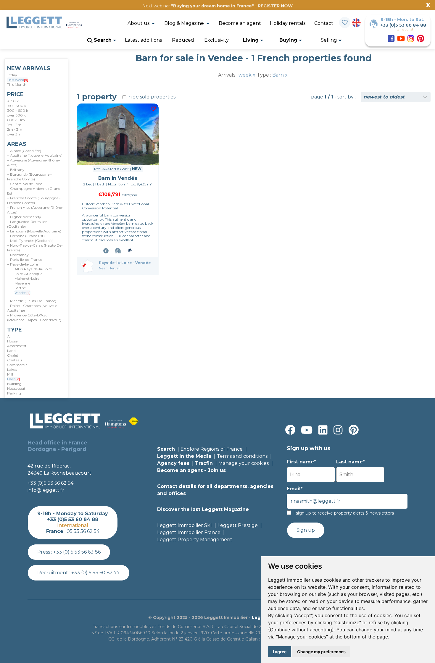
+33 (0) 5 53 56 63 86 (77, 552)
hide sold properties (151, 97)
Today (12, 75)
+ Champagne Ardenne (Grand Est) (33, 190)
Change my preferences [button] (321, 651)
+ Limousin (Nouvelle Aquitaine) (34, 231)
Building (14, 383)
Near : (109, 268)
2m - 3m (14, 129)
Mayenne (22, 283)
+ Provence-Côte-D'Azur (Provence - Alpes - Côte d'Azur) (34, 317)
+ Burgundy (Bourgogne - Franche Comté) (29, 176)
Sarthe (20, 288)
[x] (26, 79)
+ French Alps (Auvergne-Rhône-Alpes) (35, 209)
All (9, 336)
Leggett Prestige (238, 525)
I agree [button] (279, 651)
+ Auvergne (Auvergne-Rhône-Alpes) (33, 162)
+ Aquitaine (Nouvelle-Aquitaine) (34, 155)
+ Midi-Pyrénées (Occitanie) (30, 240)
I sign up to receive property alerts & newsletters (343, 513)
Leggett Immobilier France (188, 532)
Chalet (12, 355)
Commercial (17, 365)
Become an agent (240, 23)
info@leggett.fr (46, 490)
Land (11, 350)
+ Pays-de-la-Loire (22, 264)
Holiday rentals (287, 23)
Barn (13, 379)
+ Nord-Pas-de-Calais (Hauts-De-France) (35, 247)
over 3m (14, 134)
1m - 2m (14, 124)
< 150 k (13, 101)
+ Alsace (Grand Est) (24, 150)
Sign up (306, 530)
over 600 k (16, 115)
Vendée (22, 292)
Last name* (350, 462)
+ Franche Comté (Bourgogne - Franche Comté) (34, 200)
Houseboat (16, 388)
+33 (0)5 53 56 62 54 (50, 483)
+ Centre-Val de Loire (24, 184)
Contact (323, 23)
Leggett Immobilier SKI (184, 525)
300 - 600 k (17, 110)
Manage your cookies (243, 463)
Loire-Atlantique (28, 273)
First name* (301, 462)
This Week (17, 79)
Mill (10, 374)
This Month (16, 84)
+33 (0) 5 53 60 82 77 (95, 572)
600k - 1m (16, 120)
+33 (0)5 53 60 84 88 (403, 25)
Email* (295, 488)
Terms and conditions (242, 456)
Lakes (12, 369)
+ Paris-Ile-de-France (24, 259)
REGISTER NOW (275, 6)
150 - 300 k (16, 106)
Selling (329, 40)
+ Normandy (18, 255)
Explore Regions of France (212, 449)
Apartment (17, 346)
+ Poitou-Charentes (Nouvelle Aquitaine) (32, 308)
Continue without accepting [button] (301, 630)
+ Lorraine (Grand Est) (26, 236)
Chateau (14, 360)
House (12, 341)
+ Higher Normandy (24, 217)
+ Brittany (16, 169)
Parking (14, 393)
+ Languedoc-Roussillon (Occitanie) (27, 224)
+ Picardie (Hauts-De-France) (31, 301)
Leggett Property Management (194, 539)
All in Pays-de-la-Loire (33, 269)
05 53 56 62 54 (83, 531)
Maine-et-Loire (26, 278)
